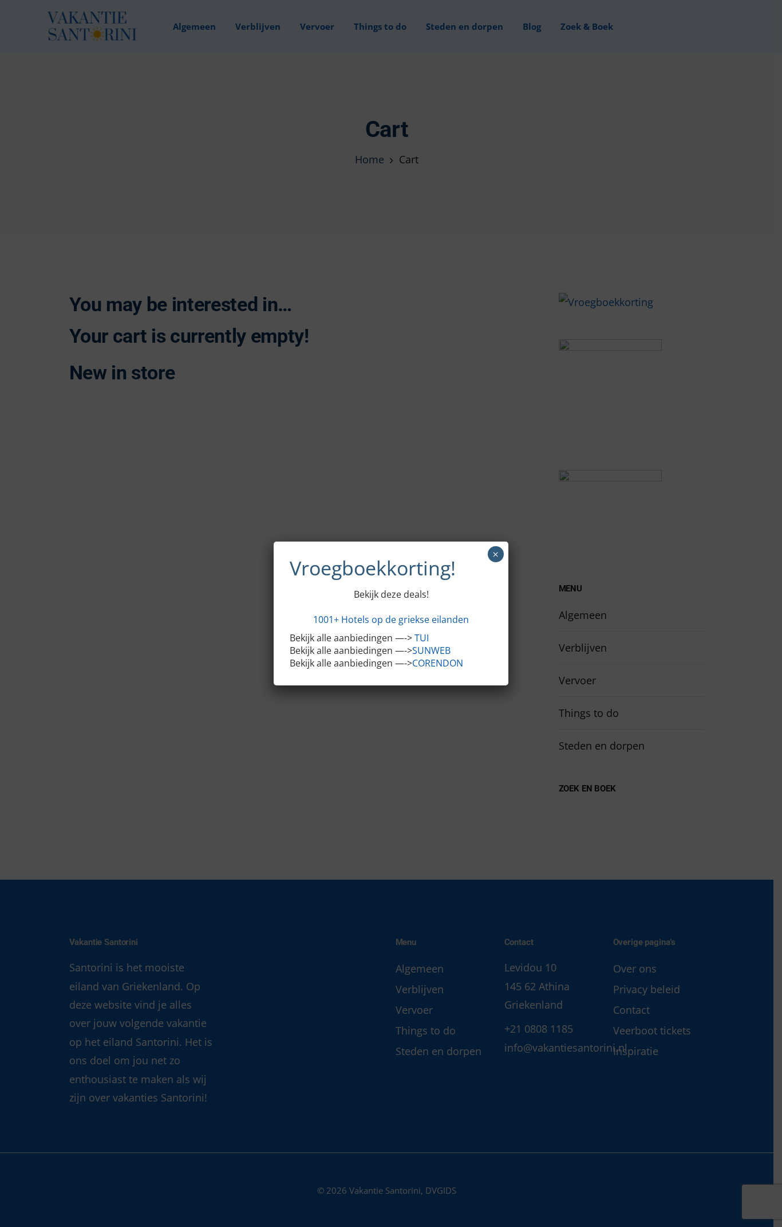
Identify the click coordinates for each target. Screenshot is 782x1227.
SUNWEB (431, 650)
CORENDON (437, 663)
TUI (421, 638)
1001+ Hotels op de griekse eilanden (391, 619)
